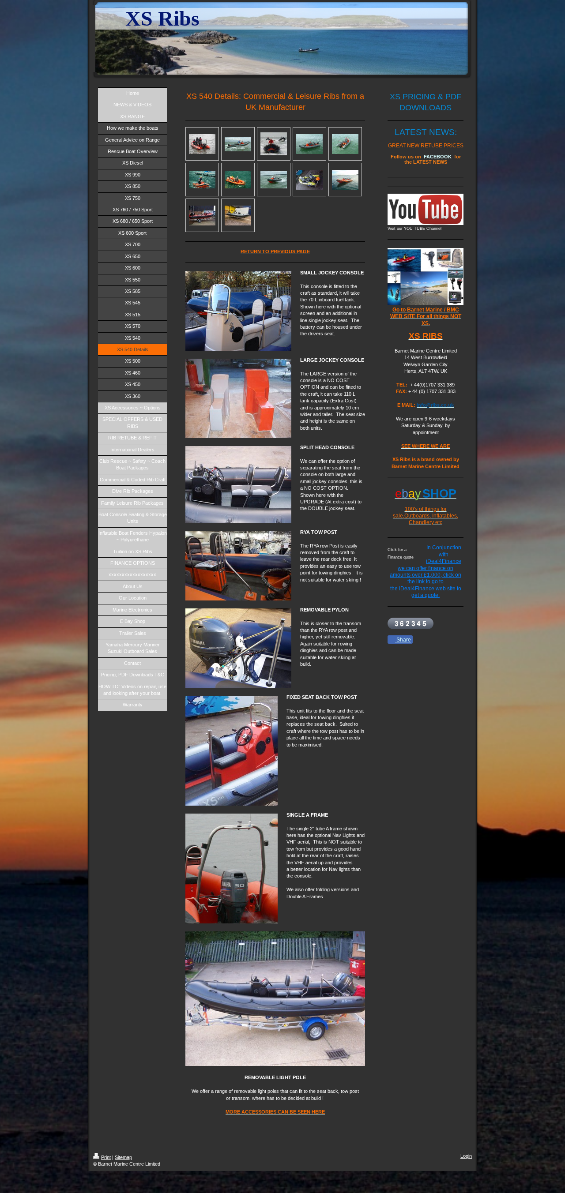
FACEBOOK (438, 156)
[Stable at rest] (202, 144)
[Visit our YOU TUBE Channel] (425, 209)
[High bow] (273, 143)
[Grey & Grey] (238, 215)
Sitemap (123, 1157)
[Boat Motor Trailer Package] (309, 180)
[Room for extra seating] (309, 144)
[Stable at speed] (238, 144)
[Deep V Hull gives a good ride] (273, 179)
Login (466, 1156)
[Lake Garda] (202, 179)
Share (403, 640)
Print (106, 1157)
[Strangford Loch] (345, 180)
